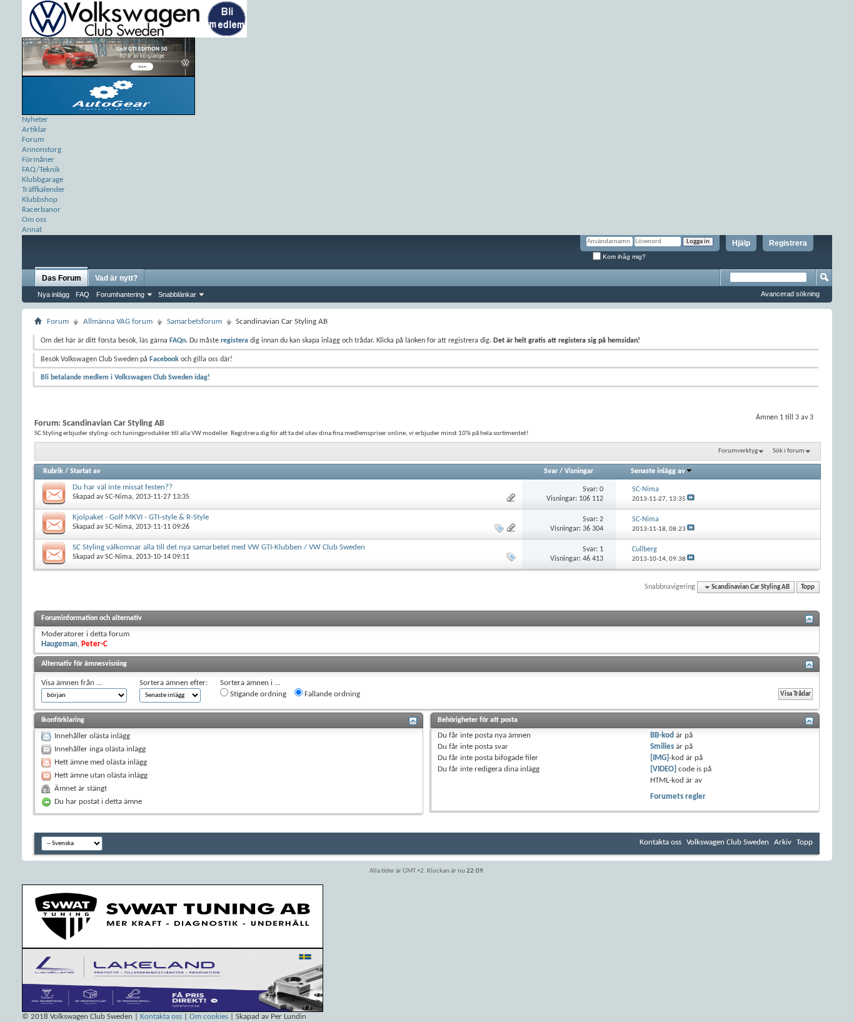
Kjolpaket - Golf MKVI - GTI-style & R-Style (141, 517)
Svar (551, 471)
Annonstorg (41, 150)
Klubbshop (40, 200)
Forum (33, 140)
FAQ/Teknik (41, 170)
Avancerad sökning (790, 294)
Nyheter (35, 120)
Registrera (788, 243)
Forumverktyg (738, 451)
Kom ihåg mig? (623, 256)
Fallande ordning (331, 694)
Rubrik (53, 471)
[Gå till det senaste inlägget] (691, 499)
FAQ (82, 294)
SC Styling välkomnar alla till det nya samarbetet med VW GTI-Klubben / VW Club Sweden (219, 547)
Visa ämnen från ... (71, 683)
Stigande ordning (257, 694)
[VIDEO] (663, 769)
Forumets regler (678, 797)
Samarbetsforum (194, 322)
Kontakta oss (660, 842)
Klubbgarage (42, 180)
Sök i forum (789, 451)
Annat (32, 230)
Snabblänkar (177, 294)
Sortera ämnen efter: (173, 683)
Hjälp (741, 243)
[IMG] (659, 758)
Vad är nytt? (116, 278)
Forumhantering (120, 294)
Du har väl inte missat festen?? (123, 487)
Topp (808, 587)
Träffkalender (43, 190)
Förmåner (38, 160)
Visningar (579, 471)
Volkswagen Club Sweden (727, 842)
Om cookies (208, 1017)
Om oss (34, 220)
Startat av (85, 471)
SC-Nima (118, 497)
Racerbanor (41, 210)
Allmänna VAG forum (118, 322)
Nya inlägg (53, 294)
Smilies (662, 747)
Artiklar (34, 130)
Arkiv (782, 842)
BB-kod (662, 735)
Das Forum (61, 278)
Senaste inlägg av (658, 471)
